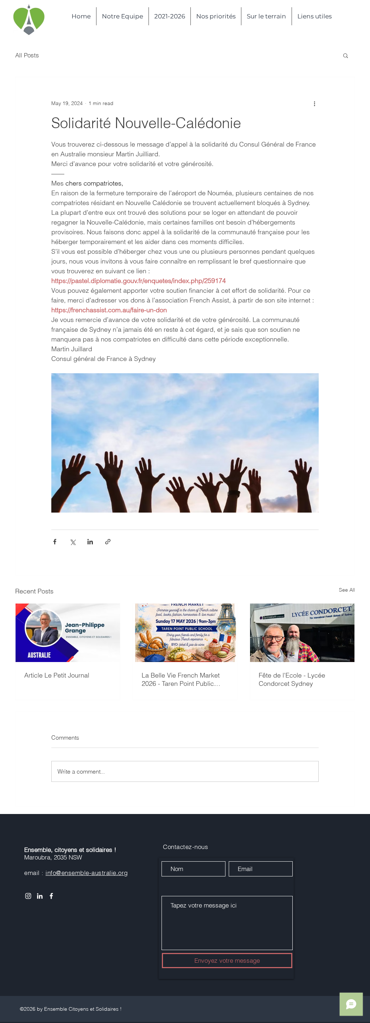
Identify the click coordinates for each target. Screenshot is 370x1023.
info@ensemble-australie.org (87, 872)
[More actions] (314, 103)
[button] (345, 55)
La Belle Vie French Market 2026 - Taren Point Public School (181, 679)
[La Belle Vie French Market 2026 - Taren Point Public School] (185, 633)
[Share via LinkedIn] (90, 541)
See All (347, 590)
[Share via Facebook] (54, 541)
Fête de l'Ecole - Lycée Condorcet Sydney (292, 679)
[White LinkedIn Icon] (40, 896)
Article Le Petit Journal (56, 675)
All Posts (27, 55)
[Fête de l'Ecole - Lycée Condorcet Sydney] (302, 633)
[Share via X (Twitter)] (72, 541)
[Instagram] (28, 896)
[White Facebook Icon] (51, 896)
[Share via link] (107, 541)
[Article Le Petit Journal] (68, 633)
